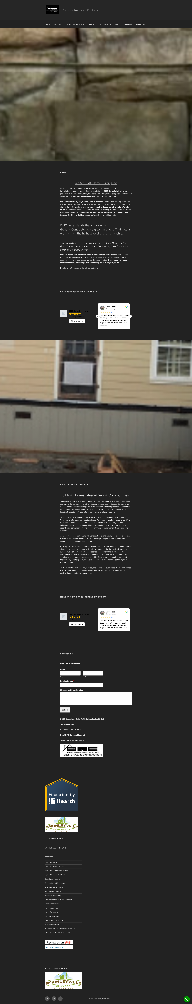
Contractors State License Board (84, 268)
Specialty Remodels (52, 924)
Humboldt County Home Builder (56, 871)
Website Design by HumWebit (55, 848)
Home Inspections (51, 908)
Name (63, 670)
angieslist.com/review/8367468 (54, 947)
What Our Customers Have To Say (57, 933)
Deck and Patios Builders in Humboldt (58, 900)
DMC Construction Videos (54, 866)
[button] (130, 316)
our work (84, 249)
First (61, 677)
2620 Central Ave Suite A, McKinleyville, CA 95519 (82, 719)
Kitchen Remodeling (52, 916)
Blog (117, 24)
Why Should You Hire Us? (75, 24)
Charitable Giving (104, 24)
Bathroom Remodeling (53, 895)
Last (84, 677)
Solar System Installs (52, 879)
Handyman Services (52, 904)
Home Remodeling (51, 912)
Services (57, 24)
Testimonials (127, 24)
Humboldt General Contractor (55, 875)
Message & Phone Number (72, 690)
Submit (65, 710)
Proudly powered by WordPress (99, 999)
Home (48, 24)
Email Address (67, 681)
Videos (91, 24)
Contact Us (140, 24)
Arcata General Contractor (54, 891)
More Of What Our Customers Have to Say (60, 929)
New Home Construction (54, 920)
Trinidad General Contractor (55, 883)
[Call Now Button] (187, 999)
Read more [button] (104, 326)
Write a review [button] (77, 321)
